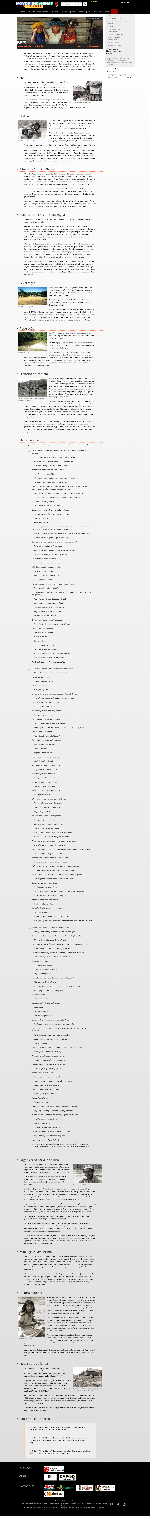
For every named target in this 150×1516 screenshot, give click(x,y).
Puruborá (52, 161)
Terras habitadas (113, 49)
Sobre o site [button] (125, 2)
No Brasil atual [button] (25, 12)
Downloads (97, 12)
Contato (106, 12)
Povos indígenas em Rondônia (122, 59)
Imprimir (111, 53)
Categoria (109, 59)
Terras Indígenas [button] (84, 12)
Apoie (115, 12)
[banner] (34, 4)
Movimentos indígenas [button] (41, 12)
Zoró (56, 357)
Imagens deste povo (114, 51)
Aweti (46, 161)
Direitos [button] (55, 12)
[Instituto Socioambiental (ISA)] (56, 3)
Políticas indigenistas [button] (68, 12)
